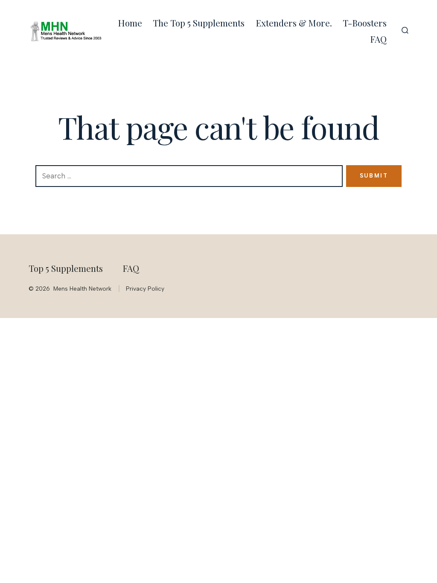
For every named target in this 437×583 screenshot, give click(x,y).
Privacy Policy (145, 288)
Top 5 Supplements (66, 268)
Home (130, 23)
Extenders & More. (294, 23)
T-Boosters (365, 23)
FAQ (378, 39)
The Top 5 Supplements (199, 23)
